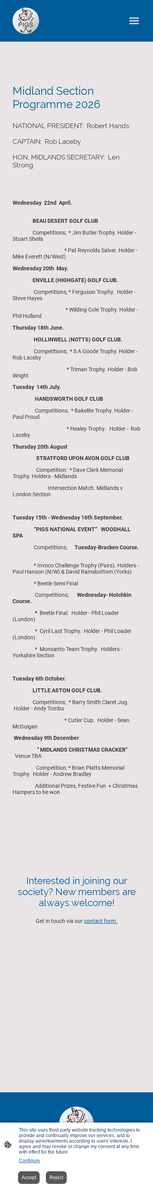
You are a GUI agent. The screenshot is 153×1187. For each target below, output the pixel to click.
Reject (56, 1177)
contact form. (100, 921)
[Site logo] (26, 20)
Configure (29, 1160)
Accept (29, 1177)
